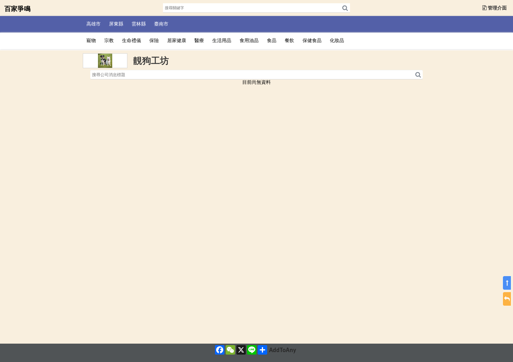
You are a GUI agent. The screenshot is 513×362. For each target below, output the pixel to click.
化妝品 (337, 40)
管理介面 (497, 7)
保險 (154, 40)
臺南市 (161, 23)
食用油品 (249, 40)
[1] (345, 8)
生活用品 (221, 40)
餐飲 (289, 40)
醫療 (199, 40)
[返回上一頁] (507, 299)
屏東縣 (116, 23)
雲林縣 (139, 23)
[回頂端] (507, 283)
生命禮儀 (131, 40)
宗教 (109, 40)
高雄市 (93, 23)
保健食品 (312, 40)
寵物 (91, 40)
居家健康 (176, 40)
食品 (271, 40)
